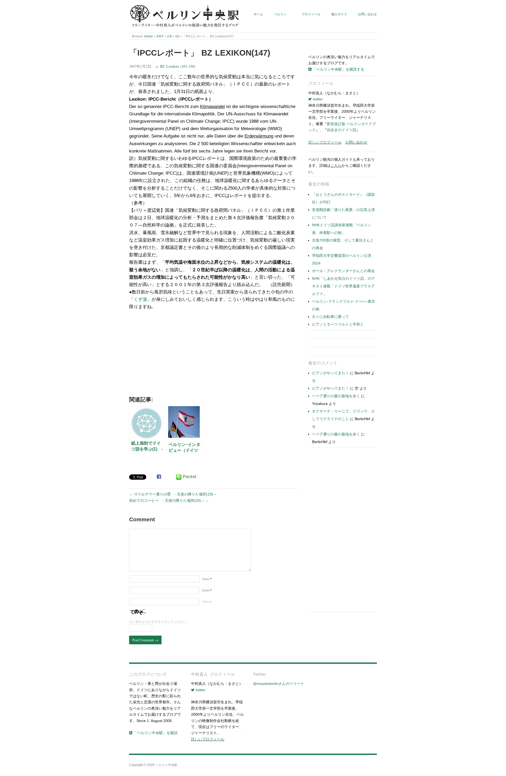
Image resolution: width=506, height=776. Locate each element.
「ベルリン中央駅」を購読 (155, 733)
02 (177, 36)
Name (207, 579)
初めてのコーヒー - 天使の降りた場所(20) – (166, 500)
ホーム (258, 14)
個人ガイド (339, 14)
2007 (160, 36)
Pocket (189, 476)
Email (207, 590)
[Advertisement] (213, 355)
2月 (169, 36)
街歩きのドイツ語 (341, 130)
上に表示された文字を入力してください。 (159, 622)
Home (148, 36)
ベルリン (280, 14)
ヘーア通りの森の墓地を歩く (336, 396)
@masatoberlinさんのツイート (278, 683)
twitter (317, 99)
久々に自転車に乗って (330, 317)
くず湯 (140, 299)
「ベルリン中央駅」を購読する (338, 69)
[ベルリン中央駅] (185, 16)
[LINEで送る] (178, 477)
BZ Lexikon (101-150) (177, 66)
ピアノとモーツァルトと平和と (338, 324)
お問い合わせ (367, 14)
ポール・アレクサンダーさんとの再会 (343, 271)
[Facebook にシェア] (159, 476)
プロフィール (310, 14)
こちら (336, 165)
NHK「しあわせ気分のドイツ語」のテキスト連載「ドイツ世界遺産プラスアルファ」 (343, 286)
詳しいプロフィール (325, 142)
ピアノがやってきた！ (330, 373)
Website (207, 601)
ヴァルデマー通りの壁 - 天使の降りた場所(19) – (175, 494)
